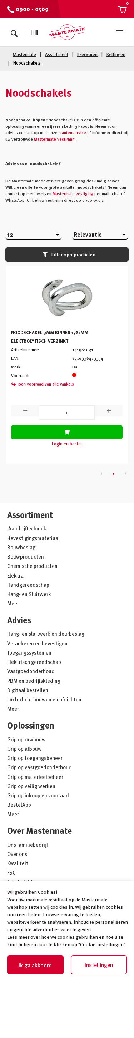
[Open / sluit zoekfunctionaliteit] (14, 32)
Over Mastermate (39, 830)
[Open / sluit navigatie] (119, 32)
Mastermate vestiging (54, 139)
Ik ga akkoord (35, 965)
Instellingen (99, 965)
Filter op (73, 254)
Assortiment (30, 514)
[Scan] (34, 32)
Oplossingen (30, 725)
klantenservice (72, 132)
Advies (19, 620)
